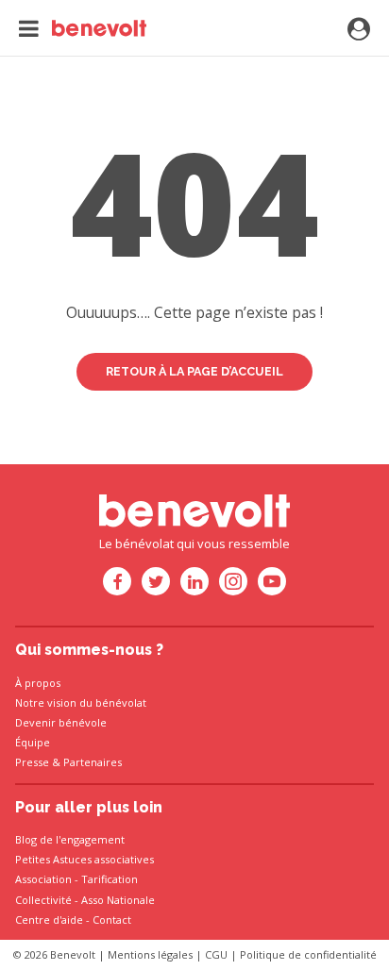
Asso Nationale (118, 900)
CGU (216, 954)
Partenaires (92, 762)
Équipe (32, 742)
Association (43, 879)
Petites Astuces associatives (84, 859)
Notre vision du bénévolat (80, 702)
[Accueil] (82, 28)
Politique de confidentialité (308, 954)
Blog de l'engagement (70, 839)
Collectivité (43, 900)
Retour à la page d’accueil (194, 371)
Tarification (109, 879)
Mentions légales (150, 954)
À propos (37, 683)
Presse (32, 762)
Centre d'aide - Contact (73, 919)
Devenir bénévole (61, 722)
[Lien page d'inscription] (358, 30)
